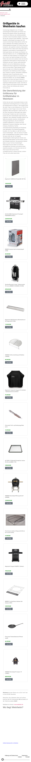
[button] (10, 9)
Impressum (24, 755)
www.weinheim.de (18, 704)
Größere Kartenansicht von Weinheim (10, 743)
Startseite (2, 12)
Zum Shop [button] (8, 186)
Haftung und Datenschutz (11, 755)
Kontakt (27, 757)
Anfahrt (20, 757)
